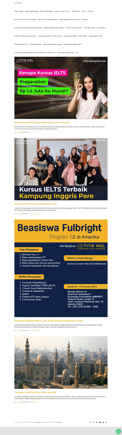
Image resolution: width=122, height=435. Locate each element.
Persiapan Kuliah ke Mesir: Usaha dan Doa (35, 392)
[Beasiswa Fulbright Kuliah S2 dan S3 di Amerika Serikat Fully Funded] (61, 268)
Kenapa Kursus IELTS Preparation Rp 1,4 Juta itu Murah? (42, 122)
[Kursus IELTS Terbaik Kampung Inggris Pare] (61, 169)
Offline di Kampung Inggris (36, 213)
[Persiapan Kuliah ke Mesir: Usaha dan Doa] (61, 362)
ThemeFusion (38, 422)
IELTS (33, 132)
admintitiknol (18, 132)
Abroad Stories (34, 402)
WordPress (58, 422)
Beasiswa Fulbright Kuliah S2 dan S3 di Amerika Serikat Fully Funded (48, 320)
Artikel (30, 132)
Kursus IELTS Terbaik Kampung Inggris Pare (35, 203)
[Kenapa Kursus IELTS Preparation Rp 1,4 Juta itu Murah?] (61, 88)
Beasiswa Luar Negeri (36, 330)
